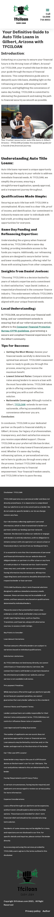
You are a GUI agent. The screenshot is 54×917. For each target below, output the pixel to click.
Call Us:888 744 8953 (45, 17)
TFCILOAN (19, 404)
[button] (47, 10)
